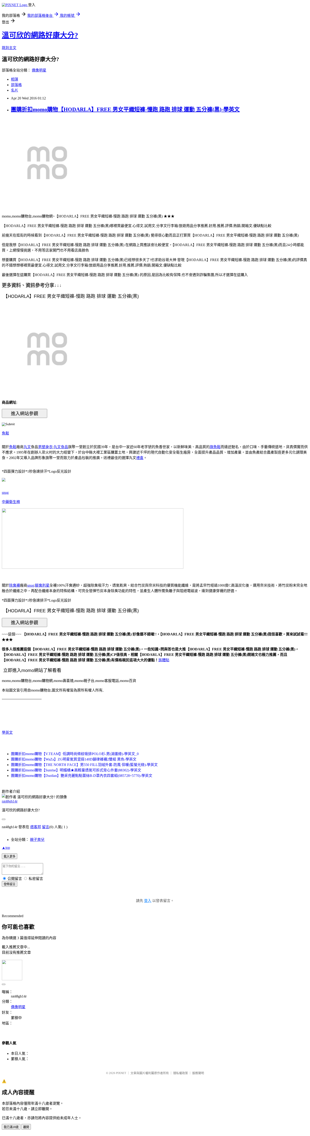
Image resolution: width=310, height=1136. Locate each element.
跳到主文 (9, 48)
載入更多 (9, 856)
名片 (14, 90)
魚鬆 (5, 433)
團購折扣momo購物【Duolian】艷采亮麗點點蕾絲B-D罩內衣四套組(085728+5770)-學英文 (81, 776)
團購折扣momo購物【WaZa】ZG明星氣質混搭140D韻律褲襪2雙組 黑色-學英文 (73, 759)
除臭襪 (14, 585)
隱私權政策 (180, 1073)
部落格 (16, 85)
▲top (6, 848)
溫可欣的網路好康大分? (40, 35)
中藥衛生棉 (11, 502)
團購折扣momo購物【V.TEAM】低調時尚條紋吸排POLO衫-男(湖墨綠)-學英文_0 (75, 754)
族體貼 (163, 660)
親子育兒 (37, 840)
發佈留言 (9, 884)
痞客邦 (35, 827)
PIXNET (121, 1073)
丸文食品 (61, 447)
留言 (45, 827)
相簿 (14, 79)
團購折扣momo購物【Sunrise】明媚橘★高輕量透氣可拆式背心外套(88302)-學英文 (76, 770)
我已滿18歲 (11, 1127)
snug (5, 492)
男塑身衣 (45, 447)
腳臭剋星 (42, 585)
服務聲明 (198, 1073)
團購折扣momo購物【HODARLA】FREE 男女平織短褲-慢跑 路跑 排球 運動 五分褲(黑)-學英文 (125, 109)
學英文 (7, 732)
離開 (26, 1127)
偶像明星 (39, 70)
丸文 (27, 447)
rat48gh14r (9, 801)
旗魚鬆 (215, 447)
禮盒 (139, 458)
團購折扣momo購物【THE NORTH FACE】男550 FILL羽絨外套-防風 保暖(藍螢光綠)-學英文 (84, 765)
